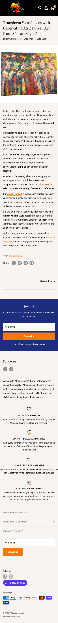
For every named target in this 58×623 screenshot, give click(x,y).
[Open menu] (4, 8)
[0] (52, 8)
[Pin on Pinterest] (20, 263)
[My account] (46, 8)
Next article (46, 281)
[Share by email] (31, 263)
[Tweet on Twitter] (26, 263)
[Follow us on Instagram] (11, 369)
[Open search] (40, 8)
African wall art (16, 255)
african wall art (9, 39)
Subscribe (29, 336)
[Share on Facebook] (14, 263)
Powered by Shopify (11, 617)
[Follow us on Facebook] (5, 369)
